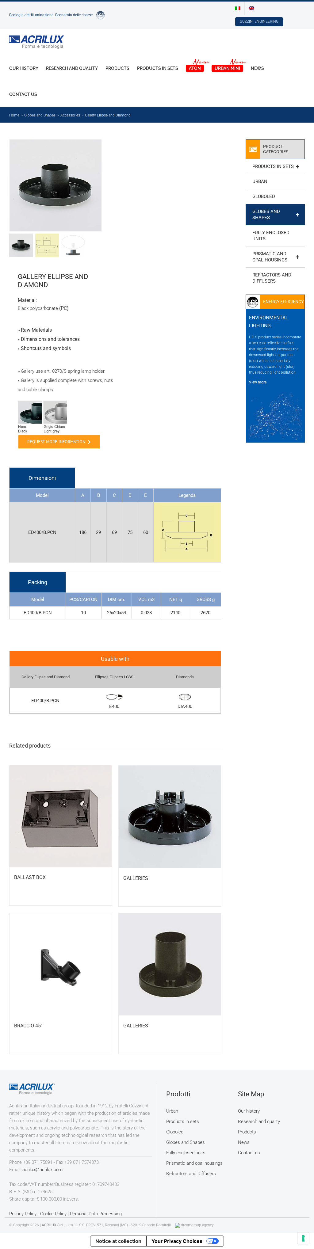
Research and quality (259, 1121)
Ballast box (30, 877)
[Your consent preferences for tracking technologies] (303, 1238)
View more (257, 382)
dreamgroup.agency (197, 1225)
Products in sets (275, 166)
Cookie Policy (53, 1214)
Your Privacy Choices (176, 1241)
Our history (249, 1111)
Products (247, 1132)
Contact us (249, 1153)
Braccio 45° (28, 1026)
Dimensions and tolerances (50, 339)
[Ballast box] (61, 816)
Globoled (263, 196)
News (244, 1142)
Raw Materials (36, 330)
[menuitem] (237, 8)
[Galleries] (170, 817)
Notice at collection (118, 1241)
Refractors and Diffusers (271, 278)
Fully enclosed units (270, 236)
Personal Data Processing (96, 1214)
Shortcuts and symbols (46, 348)
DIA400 (185, 706)
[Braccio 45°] (61, 964)
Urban (259, 181)
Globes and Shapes (275, 214)
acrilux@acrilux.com (42, 1169)
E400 (114, 706)
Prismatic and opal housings (275, 257)
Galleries (135, 878)
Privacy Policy (22, 1214)
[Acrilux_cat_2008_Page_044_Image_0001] (60, 185)
